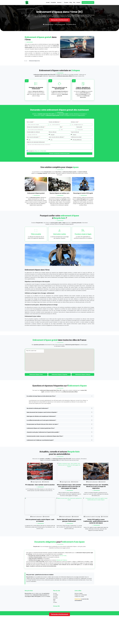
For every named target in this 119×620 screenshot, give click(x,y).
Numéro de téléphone (54, 122)
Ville (61, 127)
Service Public (63, 555)
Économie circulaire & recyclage (92, 516)
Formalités (53, 2)
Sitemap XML (56, 606)
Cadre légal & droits (36, 481)
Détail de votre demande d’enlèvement (36, 142)
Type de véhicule (75, 132)
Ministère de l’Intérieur (62, 560)
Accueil (48, 2)
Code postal (79, 127)
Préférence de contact (76, 137)
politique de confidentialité (40, 151)
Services (59, 2)
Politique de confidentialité (81, 595)
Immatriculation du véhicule (33, 132)
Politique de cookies (79, 596)
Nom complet (30, 122)
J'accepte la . (37, 151)
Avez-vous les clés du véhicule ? (56, 137)
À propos (66, 2)
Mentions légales (78, 593)
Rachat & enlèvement (93, 481)
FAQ (74, 2)
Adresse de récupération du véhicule (35, 127)
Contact (78, 2)
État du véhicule (52, 132)
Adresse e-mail (74, 122)
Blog (71, 2)
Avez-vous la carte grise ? (33, 137)
